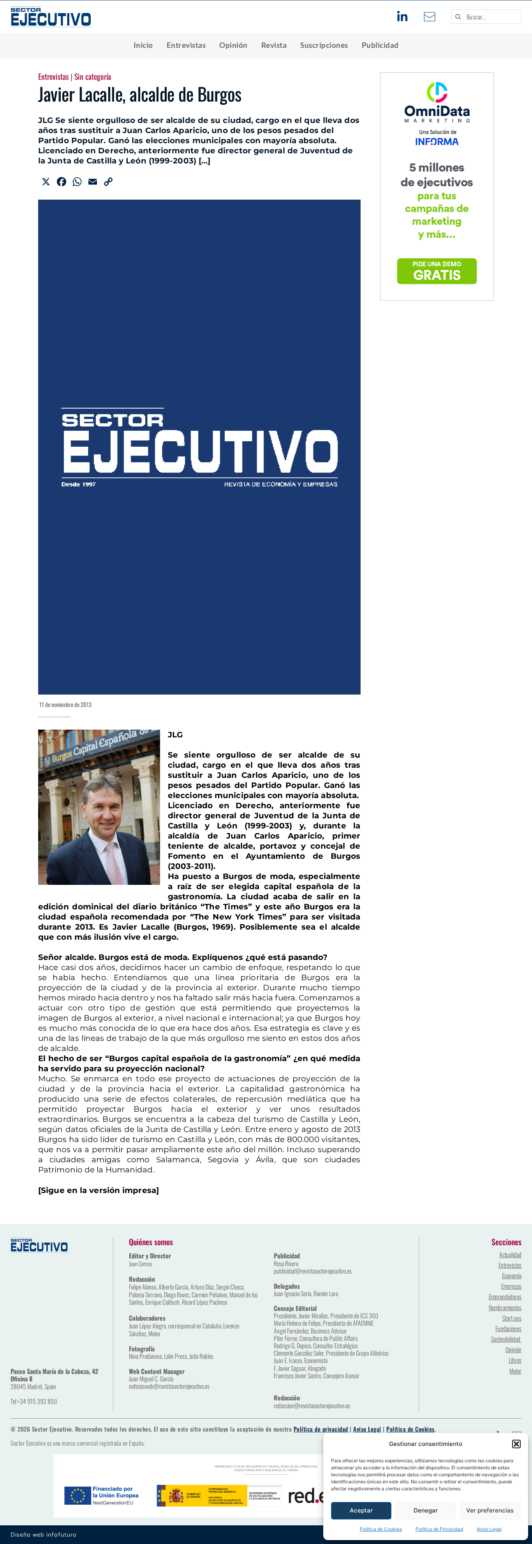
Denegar (426, 1510)
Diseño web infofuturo (44, 1535)
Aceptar (361, 1510)
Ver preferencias (490, 1510)
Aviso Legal (489, 1529)
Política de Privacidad (439, 1529)
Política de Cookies (381, 1529)
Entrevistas (53, 76)
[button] (516, 1444)
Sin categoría (92, 76)
